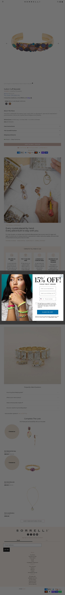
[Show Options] (54, 293)
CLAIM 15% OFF (47, 312)
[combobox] (47, 293)
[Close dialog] (61, 276)
